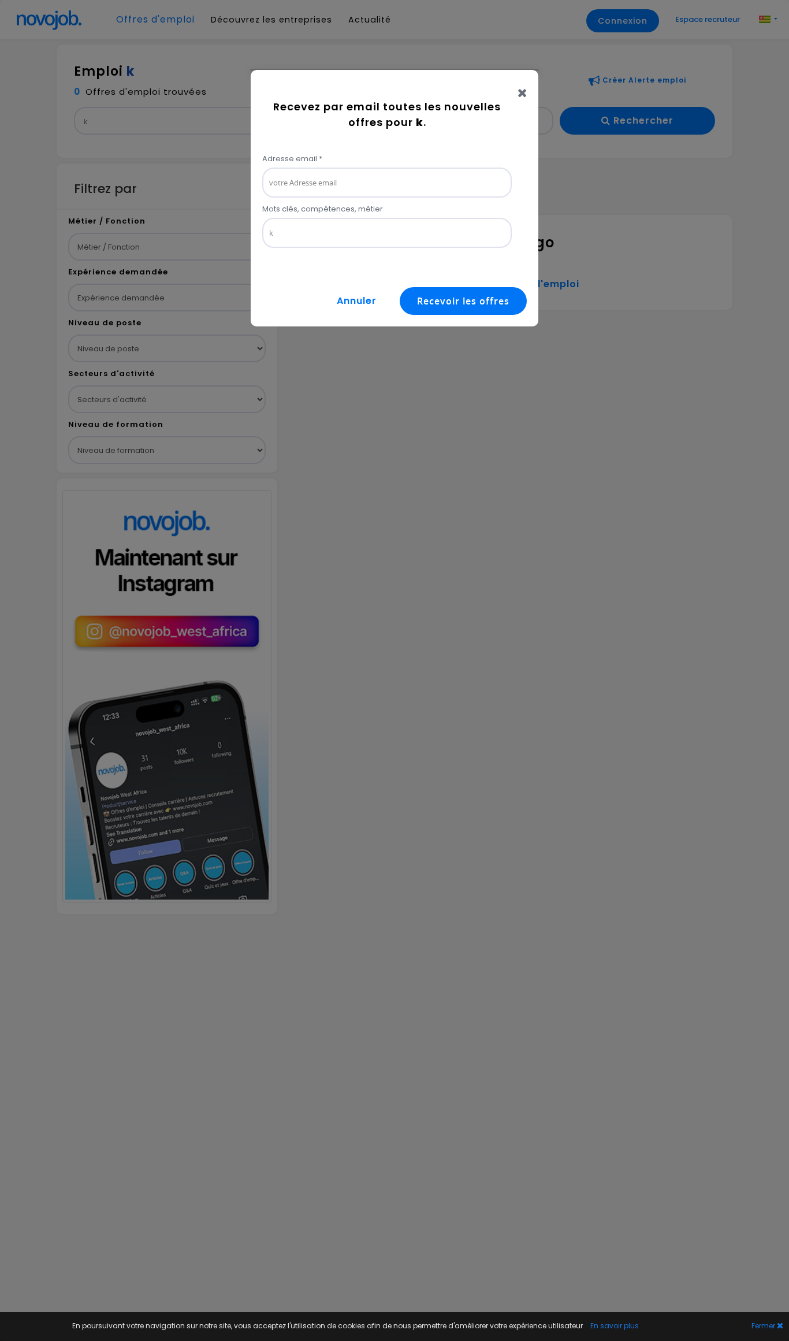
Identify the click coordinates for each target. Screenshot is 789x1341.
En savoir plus (614, 1326)
